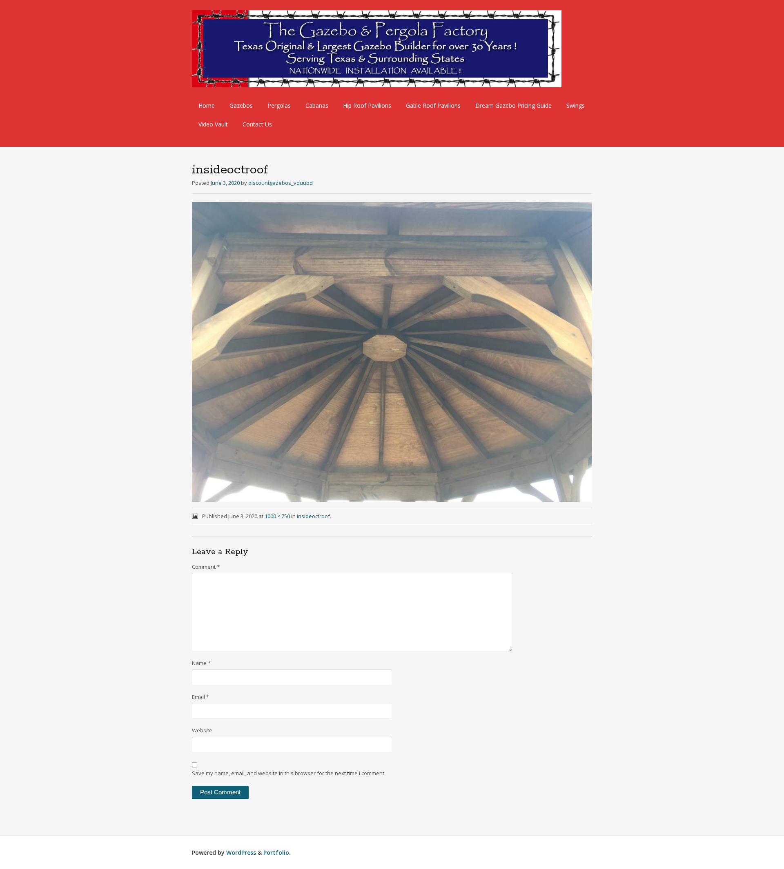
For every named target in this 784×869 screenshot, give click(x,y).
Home (206, 105)
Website (202, 730)
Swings (575, 105)
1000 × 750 (277, 516)
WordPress (241, 852)
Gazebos (241, 105)
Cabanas (316, 105)
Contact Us (257, 124)
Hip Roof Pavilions (367, 105)
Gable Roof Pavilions (433, 105)
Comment (206, 566)
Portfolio (276, 852)
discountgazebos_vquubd (280, 182)
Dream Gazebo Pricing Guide (513, 105)
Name (201, 663)
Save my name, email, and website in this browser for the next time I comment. (288, 773)
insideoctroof (313, 516)
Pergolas (279, 105)
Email (200, 697)
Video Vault (213, 124)
